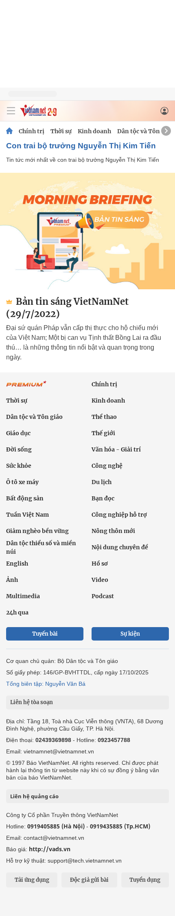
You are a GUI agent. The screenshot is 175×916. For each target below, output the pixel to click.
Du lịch (102, 482)
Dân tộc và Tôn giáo (145, 131)
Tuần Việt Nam (27, 514)
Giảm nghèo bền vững (37, 531)
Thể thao (104, 417)
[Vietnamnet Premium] (26, 388)
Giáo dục (18, 433)
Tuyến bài (45, 633)
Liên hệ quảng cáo (34, 796)
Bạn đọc (103, 498)
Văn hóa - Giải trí (116, 449)
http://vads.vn (49, 849)
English (17, 563)
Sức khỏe (18, 465)
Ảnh (12, 580)
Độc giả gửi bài (89, 879)
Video (100, 580)
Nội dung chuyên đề (120, 547)
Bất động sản (25, 498)
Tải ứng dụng (32, 879)
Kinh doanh (94, 131)
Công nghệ (107, 465)
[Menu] (11, 111)
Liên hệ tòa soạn (31, 702)
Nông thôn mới (113, 531)
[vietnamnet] (38, 114)
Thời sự (61, 131)
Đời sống (19, 449)
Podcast (103, 596)
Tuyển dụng (144, 879)
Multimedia (23, 596)
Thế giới (103, 433)
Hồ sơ (100, 563)
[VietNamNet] (9, 131)
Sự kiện (130, 633)
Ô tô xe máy (22, 482)
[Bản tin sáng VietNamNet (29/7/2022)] (87, 231)
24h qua (17, 612)
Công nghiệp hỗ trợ (119, 514)
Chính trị (31, 131)
